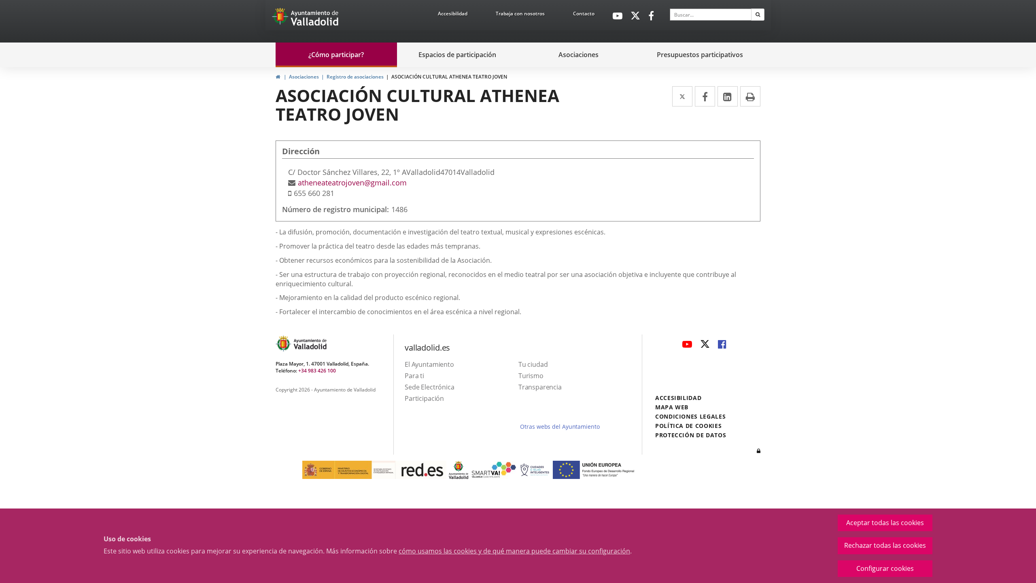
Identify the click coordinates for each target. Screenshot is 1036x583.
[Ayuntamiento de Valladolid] (281, 18)
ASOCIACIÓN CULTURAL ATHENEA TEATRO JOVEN (449, 76)
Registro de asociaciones (355, 76)
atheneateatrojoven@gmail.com (352, 182)
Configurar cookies (885, 568)
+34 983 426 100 (317, 370)
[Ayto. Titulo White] (315, 18)
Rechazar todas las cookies (885, 545)
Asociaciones (304, 76)
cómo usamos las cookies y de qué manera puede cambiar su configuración (514, 551)
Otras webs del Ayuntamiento (559, 426)
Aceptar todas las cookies (885, 522)
